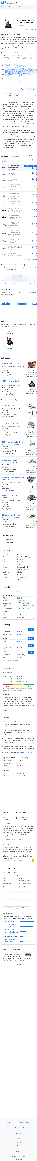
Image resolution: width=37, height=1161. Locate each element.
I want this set (10, 543)
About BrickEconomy (18, 1156)
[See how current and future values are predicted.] (33, 617)
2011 (6, 430)
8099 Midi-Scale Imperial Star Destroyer (13, 479)
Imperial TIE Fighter (11, 927)
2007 (6, 449)
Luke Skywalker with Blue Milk (14, 939)
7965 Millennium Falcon (11, 424)
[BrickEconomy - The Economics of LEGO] (8, 2)
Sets (2, 7)
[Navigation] (33, 2)
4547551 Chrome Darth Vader (10, 382)
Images (25, 29)
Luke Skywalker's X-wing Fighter (14, 924)
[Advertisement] (19, 14)
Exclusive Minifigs (7, 387)
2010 (6, 486)
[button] (33, 58)
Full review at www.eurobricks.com (12, 860)
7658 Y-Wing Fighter (9, 460)
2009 (6, 370)
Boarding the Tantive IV (12, 922)
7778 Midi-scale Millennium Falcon (12, 497)
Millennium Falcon (10, 929)
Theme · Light (19, 1127)
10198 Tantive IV (8, 405)
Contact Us (18, 1160)
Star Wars (9, 7)
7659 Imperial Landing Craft (12, 442)
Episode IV (17, 7)
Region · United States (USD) (19, 1123)
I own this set (10, 540)
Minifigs (18, 1142)
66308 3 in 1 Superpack (10, 364)
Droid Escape (9, 941)
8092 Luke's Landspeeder (11, 515)
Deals (18, 1145)
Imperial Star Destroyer (12, 932)
